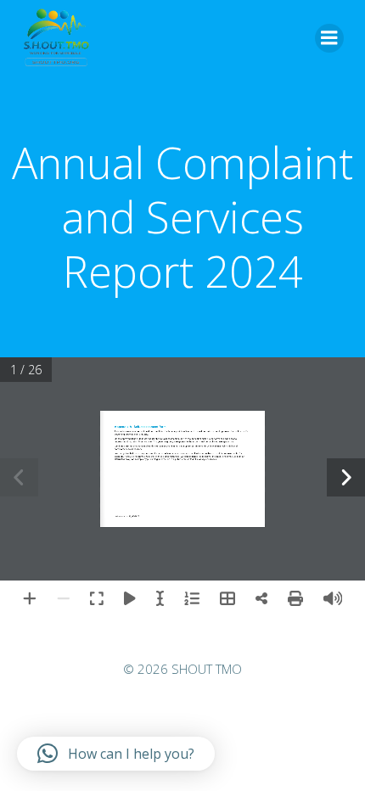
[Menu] (329, 38)
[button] (116, 754)
